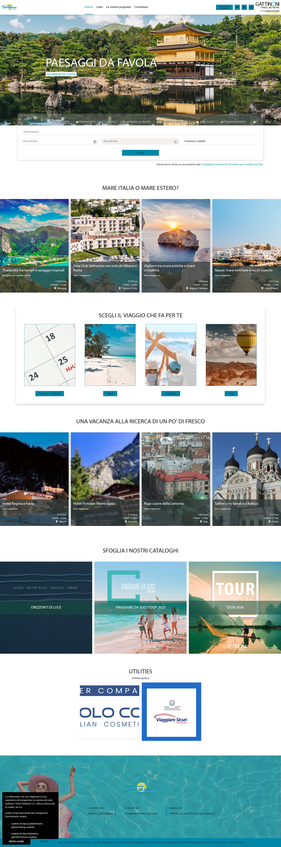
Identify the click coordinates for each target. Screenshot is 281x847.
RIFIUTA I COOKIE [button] (16, 842)
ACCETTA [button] (45, 842)
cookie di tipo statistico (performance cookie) (24, 835)
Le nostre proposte (118, 7)
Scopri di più (46, 564)
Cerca (140, 152)
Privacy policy (219, 842)
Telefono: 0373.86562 (100, 813)
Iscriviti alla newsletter (224, 7)
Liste (99, 7)
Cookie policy (237, 842)
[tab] (36, 121)
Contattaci (141, 7)
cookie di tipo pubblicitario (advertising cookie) (27, 825)
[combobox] (140, 132)
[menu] (251, 7)
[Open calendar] (94, 141)
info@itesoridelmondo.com (141, 813)
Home (89, 7)
